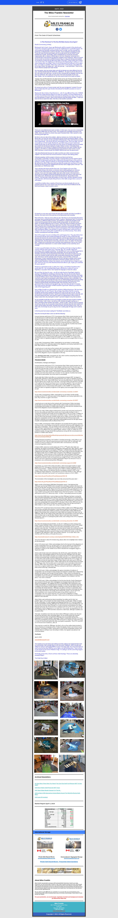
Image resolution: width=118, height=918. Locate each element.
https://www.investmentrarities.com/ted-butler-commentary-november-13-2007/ (56, 391)
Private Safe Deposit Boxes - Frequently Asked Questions (59, 861)
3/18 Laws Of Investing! (41, 797)
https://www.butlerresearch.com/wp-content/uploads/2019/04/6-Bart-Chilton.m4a (57, 537)
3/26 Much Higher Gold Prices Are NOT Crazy (47, 787)
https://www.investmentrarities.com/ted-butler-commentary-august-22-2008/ (55, 463)
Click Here (67, 16)
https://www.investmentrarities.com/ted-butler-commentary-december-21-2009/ (56, 521)
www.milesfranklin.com (59, 911)
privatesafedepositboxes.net (46, 858)
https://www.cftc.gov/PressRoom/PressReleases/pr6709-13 (51, 481)
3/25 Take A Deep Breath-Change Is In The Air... (48, 790)
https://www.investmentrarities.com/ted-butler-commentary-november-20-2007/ (56, 400)
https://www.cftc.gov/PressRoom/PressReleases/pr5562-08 (51, 476)
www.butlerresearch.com (42, 639)
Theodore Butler (40, 360)
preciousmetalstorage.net (71, 858)
